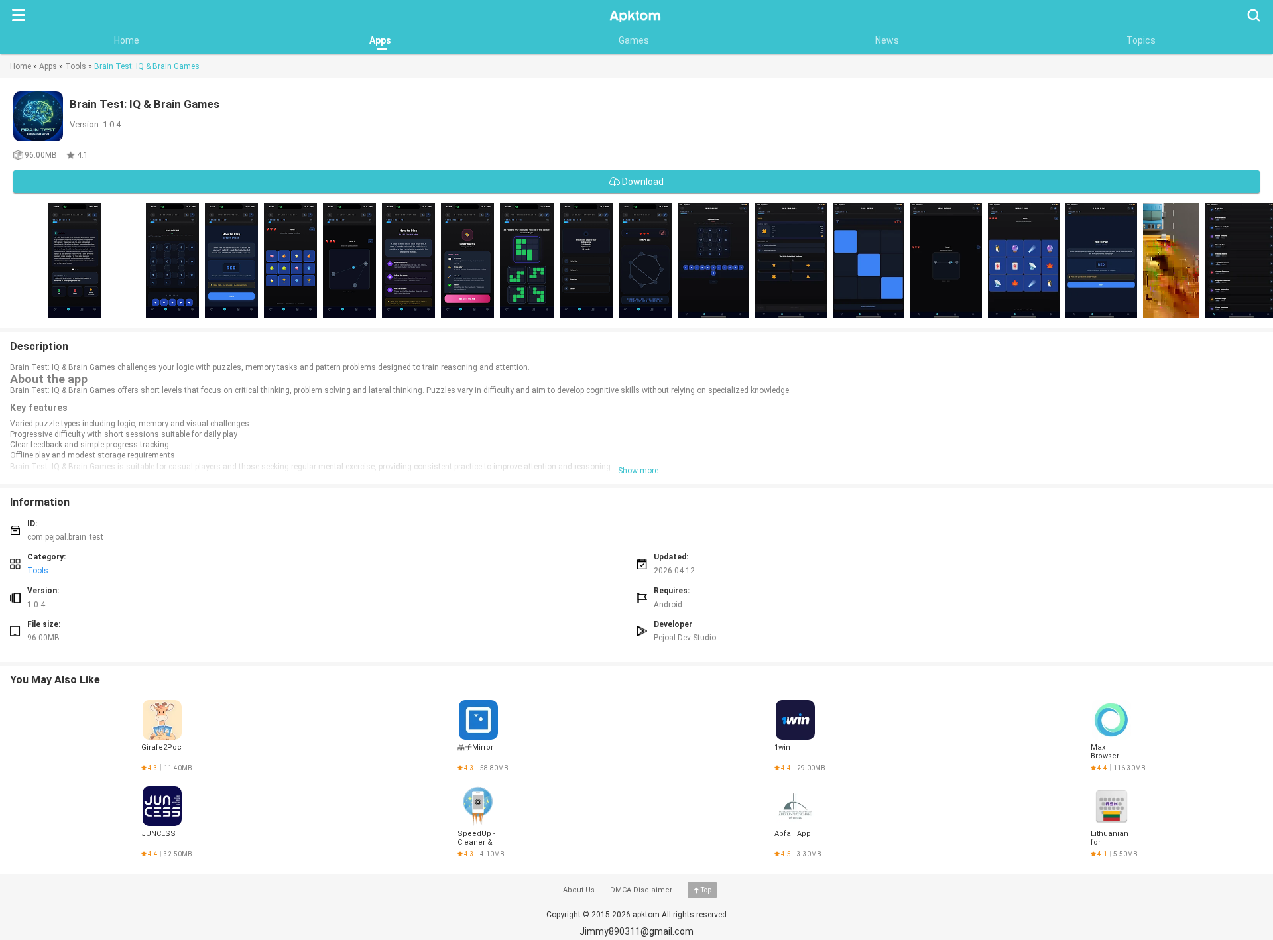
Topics (1141, 40)
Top (706, 890)
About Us (579, 890)
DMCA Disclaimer (641, 890)
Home (126, 40)
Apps (380, 40)
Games (634, 40)
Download (642, 181)
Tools (75, 66)
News (887, 40)
